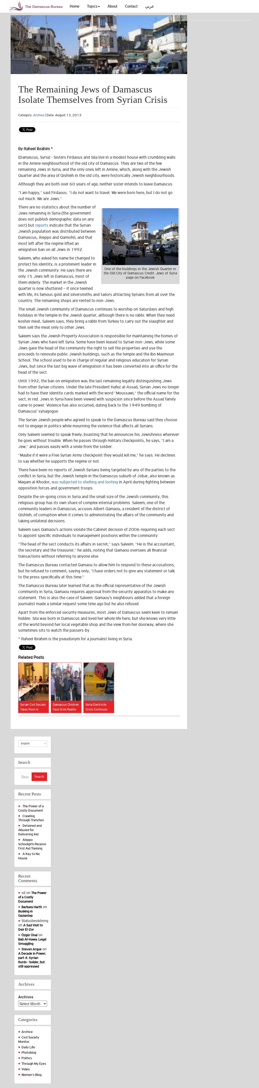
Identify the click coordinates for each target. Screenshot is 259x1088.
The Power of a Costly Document (31, 808)
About (112, 6)
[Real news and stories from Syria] (36, 6)
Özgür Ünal (29, 935)
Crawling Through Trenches (31, 818)
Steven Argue (31, 949)
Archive (38, 115)
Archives (25, 996)
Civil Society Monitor (28, 1039)
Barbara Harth (31, 907)
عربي (149, 6)
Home (74, 6)
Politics (26, 1058)
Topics (92, 6)
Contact (131, 6)
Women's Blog (31, 1075)
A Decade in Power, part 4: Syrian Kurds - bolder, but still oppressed (32, 960)
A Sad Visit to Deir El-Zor (30, 927)
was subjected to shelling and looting (85, 482)
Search (39, 776)
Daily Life (28, 1047)
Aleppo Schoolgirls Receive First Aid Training (32, 844)
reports (41, 225)
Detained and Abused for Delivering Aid (30, 830)
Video (25, 1069)
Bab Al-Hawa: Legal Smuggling (32, 941)
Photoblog (28, 1052)
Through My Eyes (33, 1064)
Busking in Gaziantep (25, 913)
